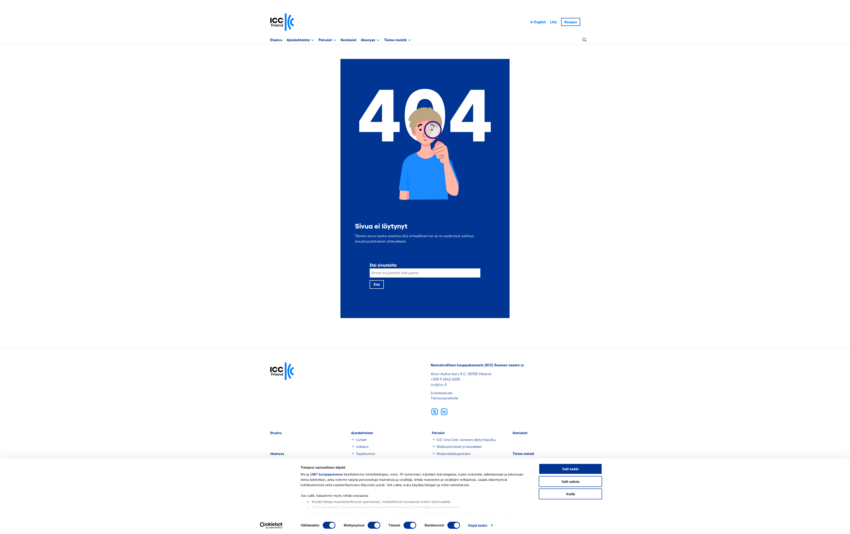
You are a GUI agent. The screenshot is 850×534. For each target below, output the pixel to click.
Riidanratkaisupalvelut (453, 454)
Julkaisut (362, 447)
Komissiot (348, 40)
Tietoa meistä (395, 40)
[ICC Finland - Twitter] (435, 411)
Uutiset (361, 440)
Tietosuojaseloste (444, 398)
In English (538, 22)
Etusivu (276, 40)
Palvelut (325, 40)
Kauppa (570, 22)
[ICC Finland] (282, 22)
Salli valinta (570, 481)
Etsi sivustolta (383, 265)
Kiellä (570, 494)
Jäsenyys (368, 40)
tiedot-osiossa (439, 513)
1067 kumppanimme (326, 474)
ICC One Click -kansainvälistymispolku (466, 440)
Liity (553, 22)
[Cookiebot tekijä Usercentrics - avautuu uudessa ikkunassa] (271, 525)
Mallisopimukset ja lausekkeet (459, 447)
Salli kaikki (570, 469)
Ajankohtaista (298, 40)
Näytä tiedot (477, 525)
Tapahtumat (365, 454)
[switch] (374, 525)
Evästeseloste (441, 393)
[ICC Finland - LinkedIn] (444, 411)
